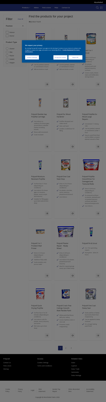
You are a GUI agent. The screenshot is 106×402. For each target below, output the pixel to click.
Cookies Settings (32, 57)
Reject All (75, 57)
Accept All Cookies (60, 57)
